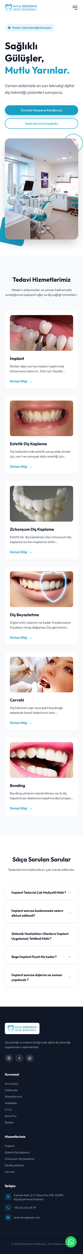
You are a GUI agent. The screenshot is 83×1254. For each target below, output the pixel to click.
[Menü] (75, 7)
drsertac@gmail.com (27, 1217)
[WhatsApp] (30, 1058)
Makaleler (11, 1103)
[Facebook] (19, 1058)
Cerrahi (10, 1172)
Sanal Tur (11, 1116)
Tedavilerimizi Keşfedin (41, 123)
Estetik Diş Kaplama (17, 1152)
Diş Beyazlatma (14, 1165)
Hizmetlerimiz (13, 1096)
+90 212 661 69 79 (25, 1208)
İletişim (9, 1122)
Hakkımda (11, 1090)
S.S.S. (8, 1109)
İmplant (10, 1146)
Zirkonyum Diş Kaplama (19, 1159)
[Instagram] (9, 1058)
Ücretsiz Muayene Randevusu (41, 110)
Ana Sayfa (11, 1083)
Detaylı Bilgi (21, 381)
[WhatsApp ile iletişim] (71, 1242)
